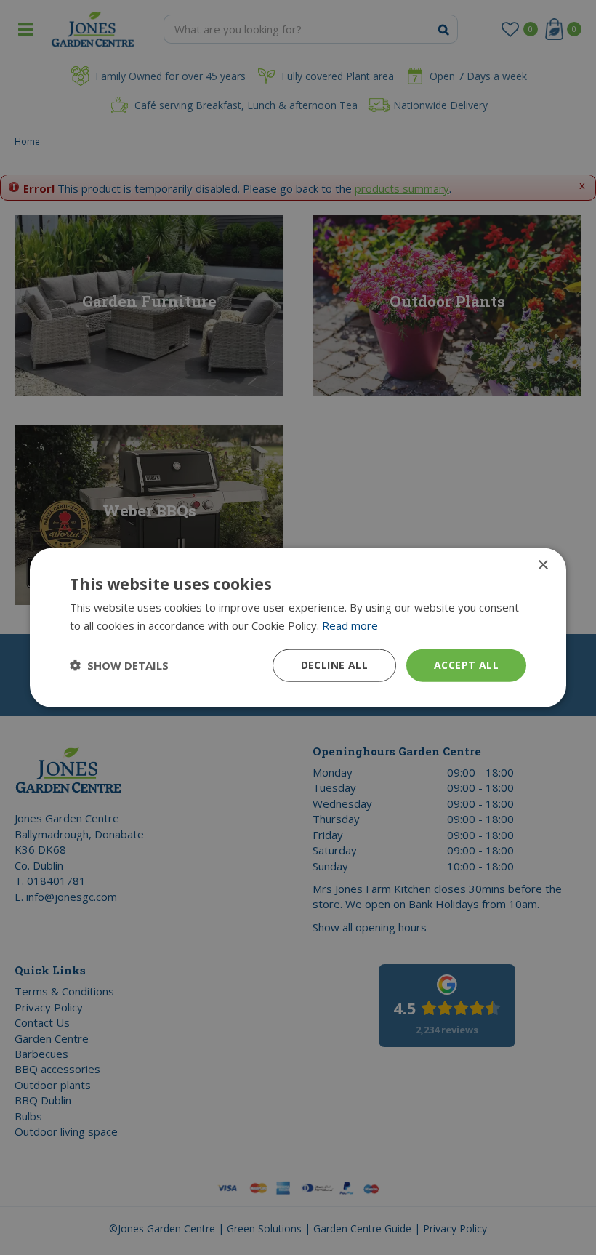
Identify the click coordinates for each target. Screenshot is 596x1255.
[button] (119, 665)
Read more (350, 625)
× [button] (542, 565)
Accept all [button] (466, 665)
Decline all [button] (334, 665)
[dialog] (298, 627)
